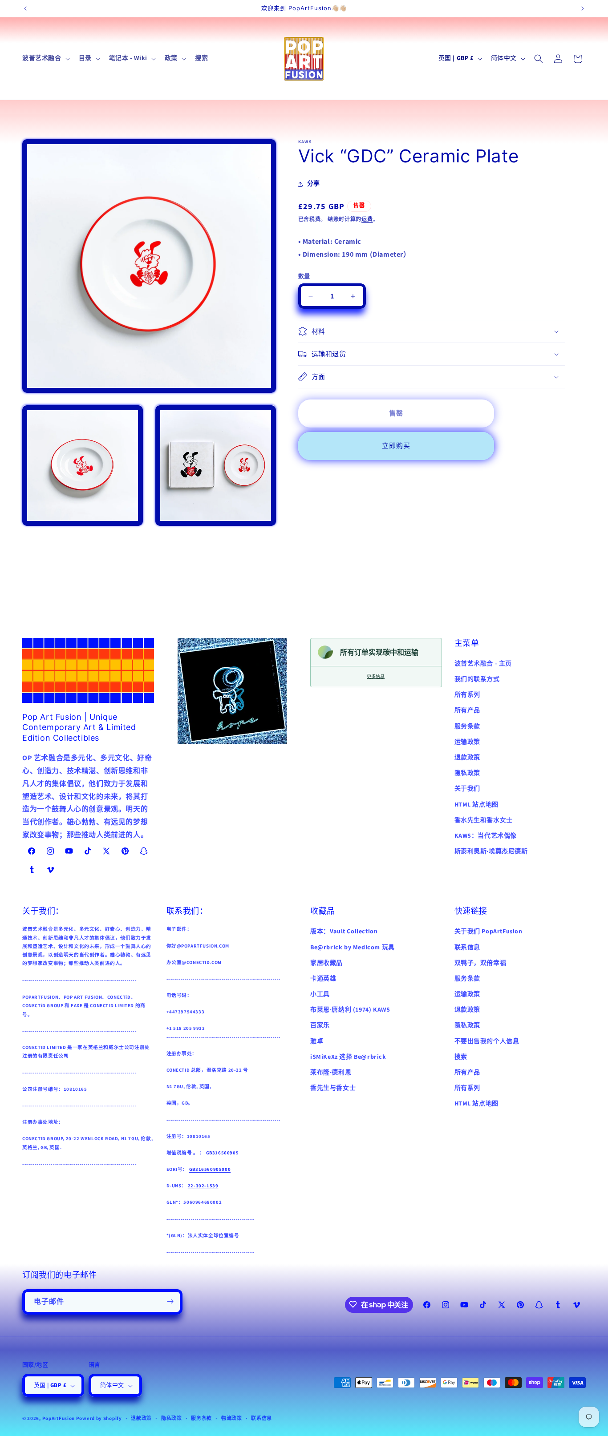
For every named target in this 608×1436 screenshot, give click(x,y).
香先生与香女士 (333, 1088)
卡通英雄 (323, 978)
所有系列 (467, 694)
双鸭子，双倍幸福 (480, 962)
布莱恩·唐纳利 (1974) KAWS (350, 1009)
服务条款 (467, 726)
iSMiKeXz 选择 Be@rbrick (348, 1057)
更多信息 (376, 676)
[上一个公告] (25, 8)
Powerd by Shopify (99, 1419)
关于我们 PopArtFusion (488, 931)
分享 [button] (313, 183)
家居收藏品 (326, 962)
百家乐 (320, 1025)
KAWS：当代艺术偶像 (485, 835)
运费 (367, 219)
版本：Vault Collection (343, 931)
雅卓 (316, 1041)
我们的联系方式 (477, 679)
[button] (45, 58)
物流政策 (231, 1419)
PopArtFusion (58, 1419)
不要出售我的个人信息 (486, 1041)
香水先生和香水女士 (483, 820)
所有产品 (467, 710)
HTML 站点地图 (476, 804)
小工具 (320, 994)
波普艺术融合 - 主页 (483, 663)
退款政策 (467, 757)
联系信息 (467, 947)
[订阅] (170, 1301)
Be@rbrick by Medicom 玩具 (352, 947)
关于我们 (467, 788)
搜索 (460, 1057)
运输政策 (467, 742)
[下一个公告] (582, 8)
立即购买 (396, 446)
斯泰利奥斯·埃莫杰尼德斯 (491, 851)
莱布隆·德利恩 (330, 1072)
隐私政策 (467, 773)
